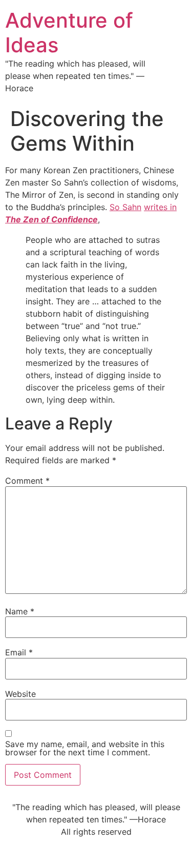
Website (20, 694)
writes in (160, 207)
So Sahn (125, 207)
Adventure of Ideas (69, 32)
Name (19, 611)
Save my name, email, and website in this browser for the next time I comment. (84, 748)
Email (19, 652)
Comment (27, 481)
